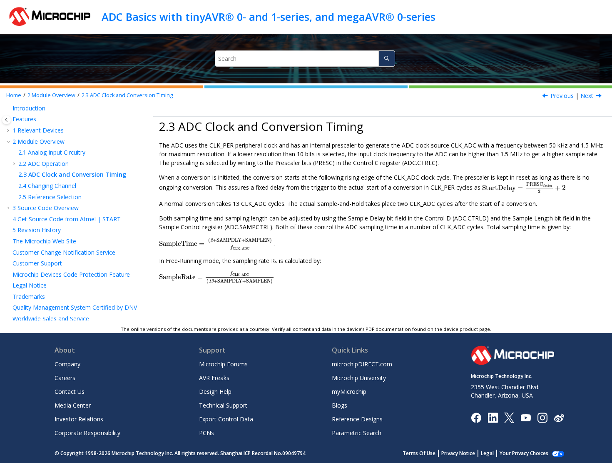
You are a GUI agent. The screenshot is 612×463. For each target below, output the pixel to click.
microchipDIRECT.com (362, 364)
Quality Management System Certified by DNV (74, 307)
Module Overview (51, 95)
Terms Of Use (419, 453)
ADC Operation (43, 164)
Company (67, 364)
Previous (562, 96)
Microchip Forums (223, 364)
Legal (487, 453)
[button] (9, 108)
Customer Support (37, 263)
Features (24, 119)
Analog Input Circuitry (51, 152)
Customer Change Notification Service (63, 252)
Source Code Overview (45, 208)
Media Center (73, 405)
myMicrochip (349, 391)
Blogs (339, 405)
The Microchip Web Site (44, 241)
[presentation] (524, 187)
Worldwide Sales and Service (50, 319)
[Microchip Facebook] (476, 416)
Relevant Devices (38, 130)
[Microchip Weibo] (559, 417)
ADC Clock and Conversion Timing (127, 95)
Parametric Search (356, 433)
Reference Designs (357, 419)
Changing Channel (47, 186)
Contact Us (70, 391)
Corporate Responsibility (87, 433)
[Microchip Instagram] (542, 416)
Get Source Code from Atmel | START (66, 219)
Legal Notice (29, 285)
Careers (65, 378)
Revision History (36, 230)
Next (586, 96)
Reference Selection (50, 197)
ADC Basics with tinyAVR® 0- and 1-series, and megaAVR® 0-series (268, 16)
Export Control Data (226, 419)
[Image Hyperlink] (525, 417)
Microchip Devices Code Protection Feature (71, 274)
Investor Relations (79, 419)
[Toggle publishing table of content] (6, 119)
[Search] (386, 58)
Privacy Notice (458, 453)
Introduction (28, 108)
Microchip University (359, 378)
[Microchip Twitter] (509, 416)
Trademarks (28, 296)
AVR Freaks (214, 378)
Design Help (215, 391)
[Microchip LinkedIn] (493, 416)
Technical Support (223, 405)
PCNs (206, 433)
